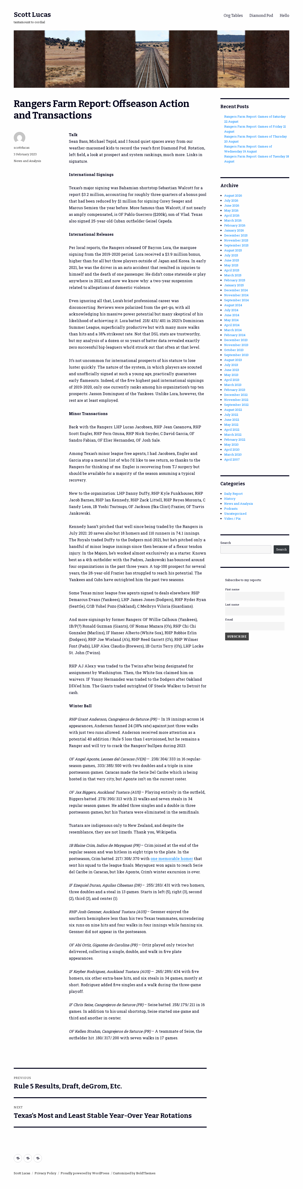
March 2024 (233, 330)
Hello (284, 15)
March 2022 (232, 434)
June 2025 (231, 260)
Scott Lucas (32, 15)
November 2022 (236, 400)
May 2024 (231, 320)
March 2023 (232, 385)
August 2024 (233, 305)
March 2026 (233, 220)
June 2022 (231, 419)
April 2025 (231, 270)
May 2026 (231, 210)
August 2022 (233, 409)
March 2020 (233, 454)
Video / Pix (232, 518)
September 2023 (236, 355)
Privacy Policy (45, 1173)
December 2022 (236, 395)
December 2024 (236, 290)
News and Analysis (27, 161)
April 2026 (232, 215)
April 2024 (232, 325)
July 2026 (231, 200)
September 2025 (236, 245)
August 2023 (233, 360)
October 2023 (234, 350)
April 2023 (231, 380)
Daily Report (233, 493)
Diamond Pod (261, 15)
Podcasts (231, 508)
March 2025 (232, 275)
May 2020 (231, 444)
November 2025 (236, 240)
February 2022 (234, 439)
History (230, 498)
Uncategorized (235, 513)
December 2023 (236, 340)
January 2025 (234, 285)
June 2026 (231, 205)
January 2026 (234, 230)
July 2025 (231, 255)
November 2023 (236, 345)
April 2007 (232, 459)
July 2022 (231, 414)
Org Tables (233, 15)
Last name (232, 604)
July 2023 (231, 365)
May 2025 (231, 265)
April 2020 (232, 449)
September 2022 (236, 405)
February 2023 (234, 390)
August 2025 (233, 250)
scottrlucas (22, 147)
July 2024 (231, 310)
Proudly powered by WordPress (85, 1173)
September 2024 (236, 300)
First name (232, 589)
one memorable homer (172, 858)
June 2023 (231, 370)
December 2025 (236, 235)
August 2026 (233, 195)
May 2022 (231, 424)
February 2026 (234, 225)
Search (225, 543)
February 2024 (234, 335)
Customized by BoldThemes (134, 1173)
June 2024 (231, 315)
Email (229, 619)
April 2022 (231, 429)
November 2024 (236, 295)
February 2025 (234, 280)
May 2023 (231, 375)
